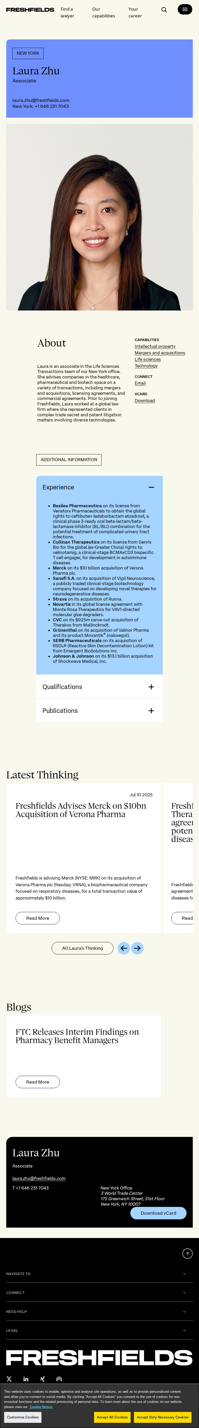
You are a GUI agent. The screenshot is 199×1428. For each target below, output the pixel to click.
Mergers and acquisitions (160, 352)
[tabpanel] (99, 858)
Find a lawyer (67, 12)
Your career (135, 12)
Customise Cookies (23, 1417)
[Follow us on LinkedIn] (26, 1379)
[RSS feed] (59, 1379)
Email (140, 383)
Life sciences (148, 359)
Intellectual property (155, 346)
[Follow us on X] (9, 1379)
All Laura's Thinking (82, 948)
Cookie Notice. (41, 1407)
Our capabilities (103, 12)
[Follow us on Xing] (42, 1379)
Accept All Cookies (112, 1417)
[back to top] (187, 1253)
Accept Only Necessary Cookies (163, 1417)
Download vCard (158, 1213)
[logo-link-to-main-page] (30, 10)
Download (145, 400)
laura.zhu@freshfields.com (40, 100)
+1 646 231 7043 (52, 106)
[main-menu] (185, 9)
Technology (146, 365)
